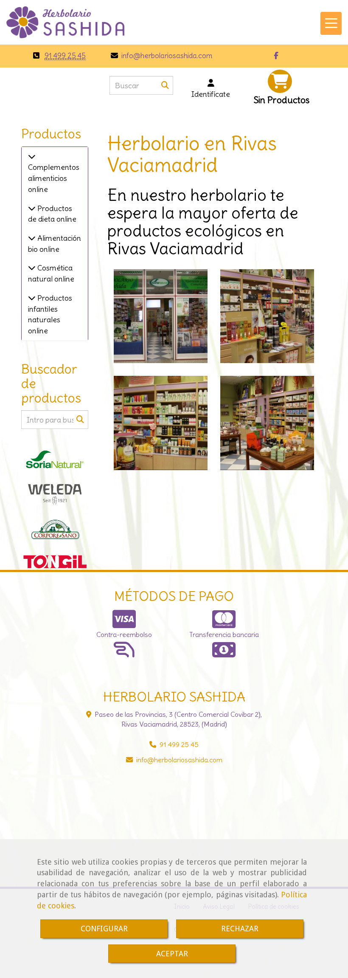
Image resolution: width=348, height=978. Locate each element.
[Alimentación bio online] (32, 238)
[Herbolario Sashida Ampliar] (161, 316)
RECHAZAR (239, 928)
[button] (211, 88)
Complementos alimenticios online (53, 178)
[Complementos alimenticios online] (32, 156)
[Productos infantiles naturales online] (32, 298)
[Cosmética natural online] (32, 268)
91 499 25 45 (65, 55)
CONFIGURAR (104, 928)
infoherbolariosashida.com (166, 55)
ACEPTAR (172, 953)
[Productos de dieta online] (32, 208)
